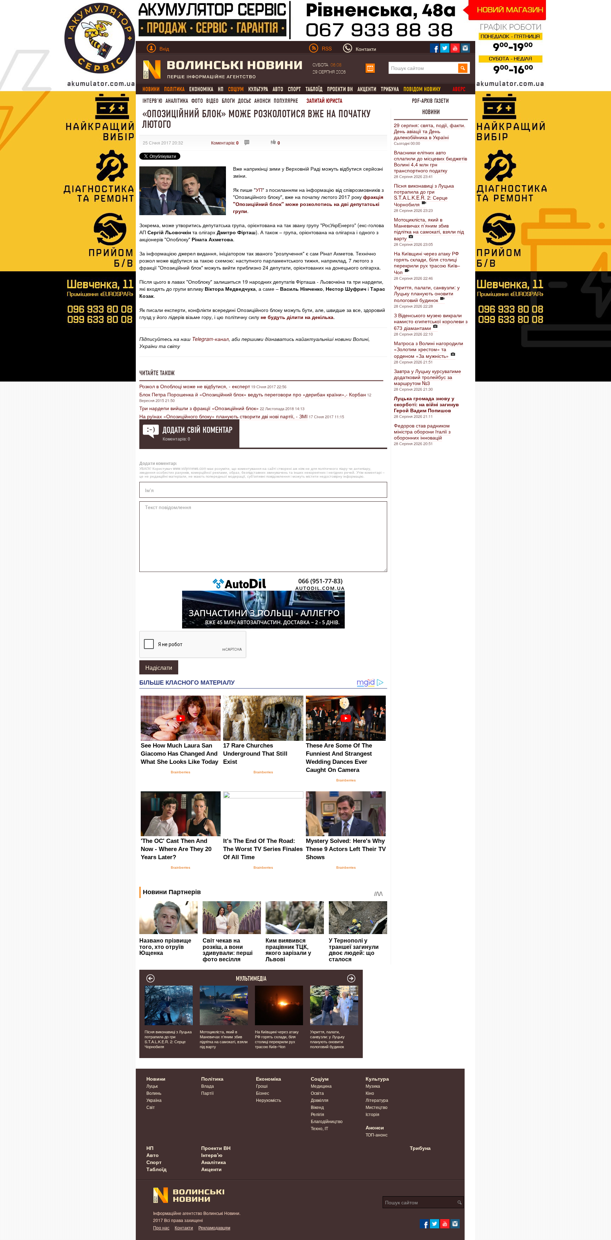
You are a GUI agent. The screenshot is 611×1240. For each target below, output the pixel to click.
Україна (154, 1100)
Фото (197, 101)
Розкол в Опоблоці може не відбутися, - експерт (194, 386)
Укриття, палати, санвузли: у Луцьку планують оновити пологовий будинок (427, 293)
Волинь (153, 1093)
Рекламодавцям (214, 1227)
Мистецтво (377, 1107)
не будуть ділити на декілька (297, 316)
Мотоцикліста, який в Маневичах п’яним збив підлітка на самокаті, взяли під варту (429, 229)
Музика (373, 1086)
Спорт (294, 89)
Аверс (459, 89)
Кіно (370, 1093)
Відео (212, 101)
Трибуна (390, 89)
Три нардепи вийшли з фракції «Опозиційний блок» (199, 408)
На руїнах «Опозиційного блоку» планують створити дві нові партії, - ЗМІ (223, 416)
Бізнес (262, 1093)
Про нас (161, 1227)
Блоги (228, 101)
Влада (207, 1086)
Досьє (244, 101)
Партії (207, 1093)
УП (259, 189)
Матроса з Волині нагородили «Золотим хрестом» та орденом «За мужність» (428, 349)
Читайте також (157, 373)
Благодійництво (327, 1121)
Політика (212, 1078)
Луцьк (152, 1086)
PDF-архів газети (430, 101)
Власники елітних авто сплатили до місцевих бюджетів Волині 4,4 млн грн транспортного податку (430, 161)
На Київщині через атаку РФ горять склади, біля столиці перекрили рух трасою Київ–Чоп (427, 263)
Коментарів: (225, 143)
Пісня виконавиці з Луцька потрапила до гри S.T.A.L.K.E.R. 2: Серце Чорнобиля (424, 195)
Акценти (366, 89)
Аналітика (176, 101)
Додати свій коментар (197, 430)
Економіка (201, 89)
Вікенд (317, 1107)
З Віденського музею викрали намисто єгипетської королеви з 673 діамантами (430, 321)
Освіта (317, 1093)
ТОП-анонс (377, 1135)
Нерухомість (268, 1100)
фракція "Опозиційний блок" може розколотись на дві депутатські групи (308, 203)
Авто (278, 89)
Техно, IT (319, 1128)
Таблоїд (314, 89)
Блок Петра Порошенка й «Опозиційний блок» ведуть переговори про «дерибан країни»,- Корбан (252, 394)
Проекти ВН (340, 89)
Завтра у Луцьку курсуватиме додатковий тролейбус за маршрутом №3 (427, 376)
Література (377, 1100)
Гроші (262, 1086)
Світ (150, 1107)
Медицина (321, 1086)
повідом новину (422, 89)
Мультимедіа (251, 978)
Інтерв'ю (152, 101)
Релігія (317, 1114)
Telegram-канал (210, 338)
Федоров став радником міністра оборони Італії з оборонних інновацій (422, 431)
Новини (431, 112)
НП (220, 89)
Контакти (184, 1227)
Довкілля (319, 1100)
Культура (258, 89)
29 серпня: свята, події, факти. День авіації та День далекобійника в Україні (429, 131)
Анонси (262, 101)
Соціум (319, 1078)
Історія (372, 1114)
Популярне (286, 101)
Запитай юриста (324, 101)
